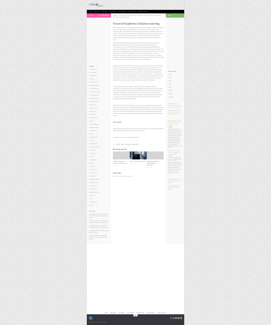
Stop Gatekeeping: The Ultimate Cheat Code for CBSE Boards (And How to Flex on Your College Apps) (175, 123)
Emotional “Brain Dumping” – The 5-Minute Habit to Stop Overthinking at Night (174, 152)
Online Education (125, 17)
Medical (92, 156)
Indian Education (132, 11)
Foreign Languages (94, 124)
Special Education (94, 185)
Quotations (92, 176)
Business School (93, 75)
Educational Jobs (122, 11)
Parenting (92, 166)
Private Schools (93, 172)
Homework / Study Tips (95, 147)
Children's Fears (93, 82)
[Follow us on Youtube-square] (101, 15)
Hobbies (92, 140)
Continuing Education (125, 15)
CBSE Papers (97, 11)
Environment (93, 114)
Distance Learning (137, 15)
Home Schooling (93, 143)
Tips (91, 198)
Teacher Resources (94, 192)
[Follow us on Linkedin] (108, 15)
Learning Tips (93, 153)
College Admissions (94, 85)
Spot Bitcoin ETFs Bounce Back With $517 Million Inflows (174, 186)
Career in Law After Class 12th (137, 161)
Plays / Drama (93, 169)
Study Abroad (93, 189)
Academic (118, 144)
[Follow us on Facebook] (105, 15)
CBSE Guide (104, 11)
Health (91, 134)
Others (91, 163)
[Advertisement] (99, 41)
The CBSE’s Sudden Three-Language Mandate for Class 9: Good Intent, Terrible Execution (98, 237)
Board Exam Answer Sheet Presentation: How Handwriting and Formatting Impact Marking (98, 215)
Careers (115, 15)
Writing (91, 205)
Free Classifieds (112, 11)
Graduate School (93, 130)
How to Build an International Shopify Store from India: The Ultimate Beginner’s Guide (174, 112)
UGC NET (171, 97)
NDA (170, 87)
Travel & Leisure (93, 202)
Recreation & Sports (94, 179)
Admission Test (93, 69)
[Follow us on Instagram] (99, 15)
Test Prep (92, 195)
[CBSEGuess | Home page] (96, 5)
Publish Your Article (142, 11)
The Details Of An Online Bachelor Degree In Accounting (153, 163)
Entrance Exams (93, 108)
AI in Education (93, 72)
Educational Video (94, 101)
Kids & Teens (93, 150)
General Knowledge (94, 127)
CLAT (170, 74)
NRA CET (171, 93)
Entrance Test (93, 111)
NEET (170, 90)
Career (122, 144)
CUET (170, 80)
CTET (170, 77)
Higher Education (148, 15)
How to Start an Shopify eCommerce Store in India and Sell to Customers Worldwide (174, 105)
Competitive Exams (94, 88)
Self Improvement (94, 182)
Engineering (92, 104)
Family (91, 121)
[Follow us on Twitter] (103, 15)
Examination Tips (94, 117)
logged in (121, 176)
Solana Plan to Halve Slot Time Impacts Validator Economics (174, 180)
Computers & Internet (95, 91)
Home (90, 11)
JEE (170, 84)
